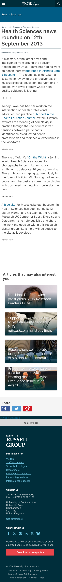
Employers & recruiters (18, 473)
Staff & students (15, 462)
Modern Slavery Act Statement (22, 574)
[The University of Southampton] (31, 3)
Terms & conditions (17, 577)
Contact (33, 577)
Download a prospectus (30, 552)
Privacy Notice (41, 570)
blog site (10, 204)
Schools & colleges (16, 466)
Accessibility (25, 570)
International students (18, 480)
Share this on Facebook (2, 407)
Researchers (12, 469)
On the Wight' (37, 157)
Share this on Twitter (16, 408)
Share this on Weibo (27, 408)
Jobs (42, 577)
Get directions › (14, 518)
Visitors (10, 458)
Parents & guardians (17, 477)
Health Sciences (12, 14)
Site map (12, 570)
